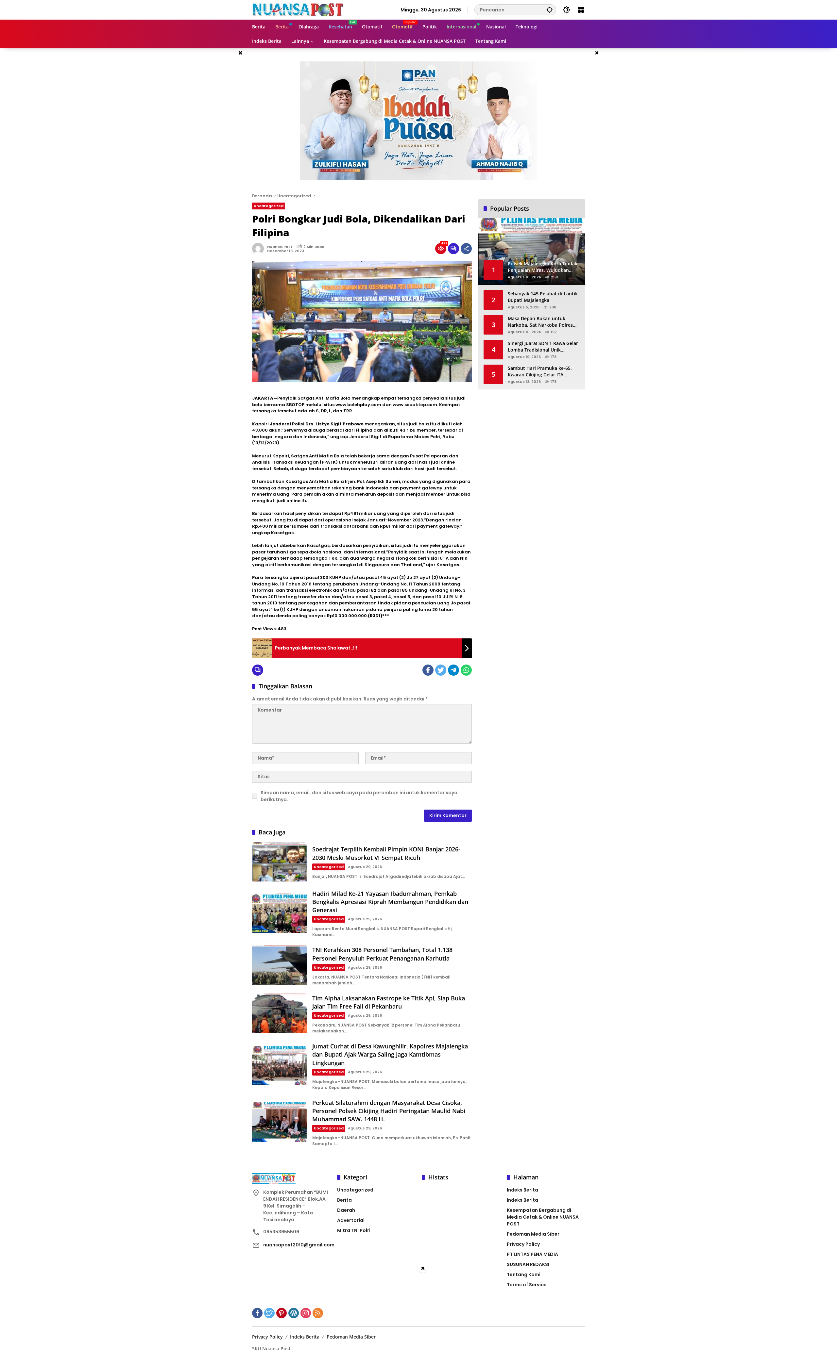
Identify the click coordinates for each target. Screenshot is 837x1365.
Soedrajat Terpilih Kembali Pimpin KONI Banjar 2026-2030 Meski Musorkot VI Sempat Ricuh (386, 853)
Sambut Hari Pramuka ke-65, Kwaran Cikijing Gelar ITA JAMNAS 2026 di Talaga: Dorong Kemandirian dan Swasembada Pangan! (543, 371)
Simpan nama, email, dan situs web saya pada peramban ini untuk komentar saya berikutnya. (359, 796)
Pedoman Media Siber (533, 1234)
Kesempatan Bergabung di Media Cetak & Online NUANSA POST (543, 1217)
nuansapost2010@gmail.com (298, 1245)
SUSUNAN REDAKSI (528, 1264)
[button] (549, 9)
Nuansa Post (280, 246)
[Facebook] (428, 670)
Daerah (346, 1210)
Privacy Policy (523, 1244)
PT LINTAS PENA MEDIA (532, 1254)
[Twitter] (440, 670)
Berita (344, 1200)
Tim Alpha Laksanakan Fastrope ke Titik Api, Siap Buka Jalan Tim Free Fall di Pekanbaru (388, 1002)
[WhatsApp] (466, 670)
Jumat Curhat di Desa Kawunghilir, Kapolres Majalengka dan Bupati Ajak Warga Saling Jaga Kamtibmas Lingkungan (390, 1054)
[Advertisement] (418, 1319)
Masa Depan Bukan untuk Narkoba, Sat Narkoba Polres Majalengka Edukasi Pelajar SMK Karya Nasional (544, 321)
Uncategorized (268, 205)
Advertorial (351, 1220)
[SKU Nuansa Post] (298, 9)
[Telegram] (453, 670)
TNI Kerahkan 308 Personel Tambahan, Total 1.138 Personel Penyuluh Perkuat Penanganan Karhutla (382, 954)
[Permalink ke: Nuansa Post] (259, 249)
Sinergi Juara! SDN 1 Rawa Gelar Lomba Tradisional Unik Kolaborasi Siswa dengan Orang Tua (543, 346)
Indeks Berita (522, 1190)
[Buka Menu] (581, 10)
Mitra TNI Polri (353, 1230)
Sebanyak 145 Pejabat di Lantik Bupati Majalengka (543, 296)
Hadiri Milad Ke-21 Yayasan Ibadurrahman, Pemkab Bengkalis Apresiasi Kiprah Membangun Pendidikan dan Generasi (390, 902)
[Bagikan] (466, 248)
